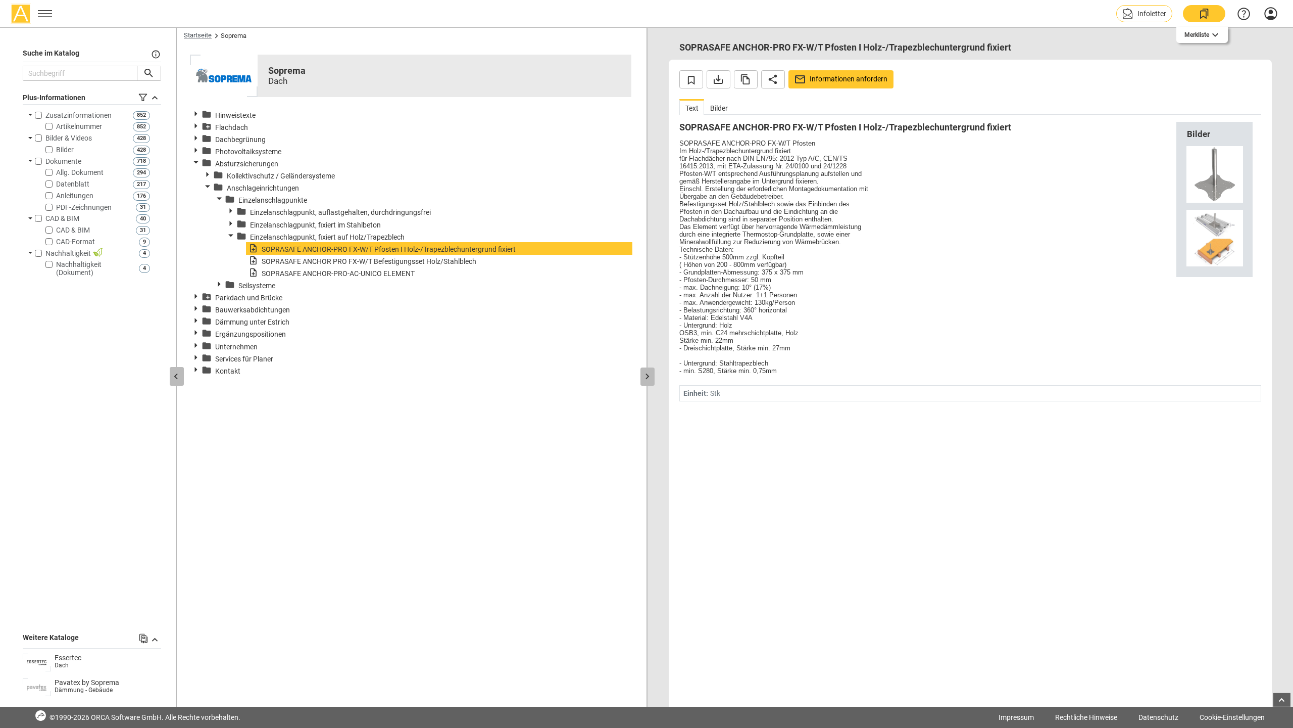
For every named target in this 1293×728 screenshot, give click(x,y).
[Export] (718, 79)
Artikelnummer (79, 126)
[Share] (773, 79)
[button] (1144, 13)
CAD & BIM (62, 218)
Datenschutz (1158, 717)
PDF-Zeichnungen (84, 207)
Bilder (65, 150)
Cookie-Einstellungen (1232, 717)
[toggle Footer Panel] (1281, 700)
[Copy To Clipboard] (746, 79)
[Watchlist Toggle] (691, 79)
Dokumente (63, 161)
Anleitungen (74, 196)
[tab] (691, 107)
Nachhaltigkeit (68, 253)
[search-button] (149, 73)
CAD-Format (75, 242)
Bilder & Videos (68, 138)
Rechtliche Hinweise (1086, 717)
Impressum (1016, 717)
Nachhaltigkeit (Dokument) (79, 268)
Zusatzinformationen (78, 115)
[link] (1204, 13)
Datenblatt (72, 184)
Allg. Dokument (80, 172)
